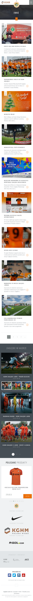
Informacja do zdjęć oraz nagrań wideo (16, 583)
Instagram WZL (18, 578)
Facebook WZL (9, 578)
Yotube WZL (23, 578)
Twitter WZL (14, 578)
